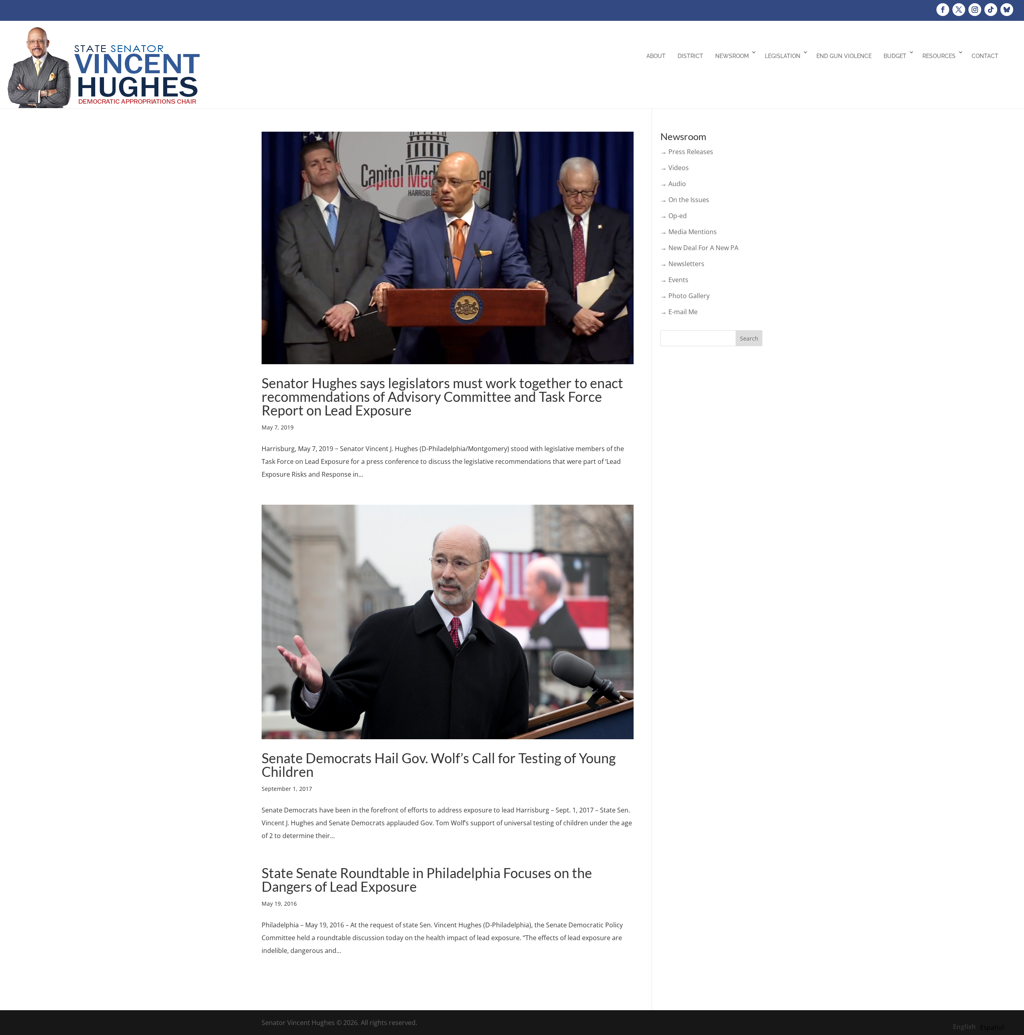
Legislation (782, 56)
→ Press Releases (686, 151)
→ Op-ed (673, 215)
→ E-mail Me (679, 311)
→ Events (674, 279)
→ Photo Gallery (685, 295)
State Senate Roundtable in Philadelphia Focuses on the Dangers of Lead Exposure (427, 880)
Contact (985, 56)
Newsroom (732, 56)
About (656, 56)
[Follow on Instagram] (974, 9)
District (690, 56)
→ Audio (673, 183)
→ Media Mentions (688, 231)
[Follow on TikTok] (990, 9)
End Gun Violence (844, 56)
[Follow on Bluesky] (1006, 9)
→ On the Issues (684, 199)
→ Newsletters (682, 263)
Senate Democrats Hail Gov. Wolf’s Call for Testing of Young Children (439, 765)
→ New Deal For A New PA (699, 247)
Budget (895, 56)
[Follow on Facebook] (942, 9)
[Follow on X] (958, 9)
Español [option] (992, 1027)
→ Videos (674, 167)
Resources (939, 56)
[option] (992, 1027)
